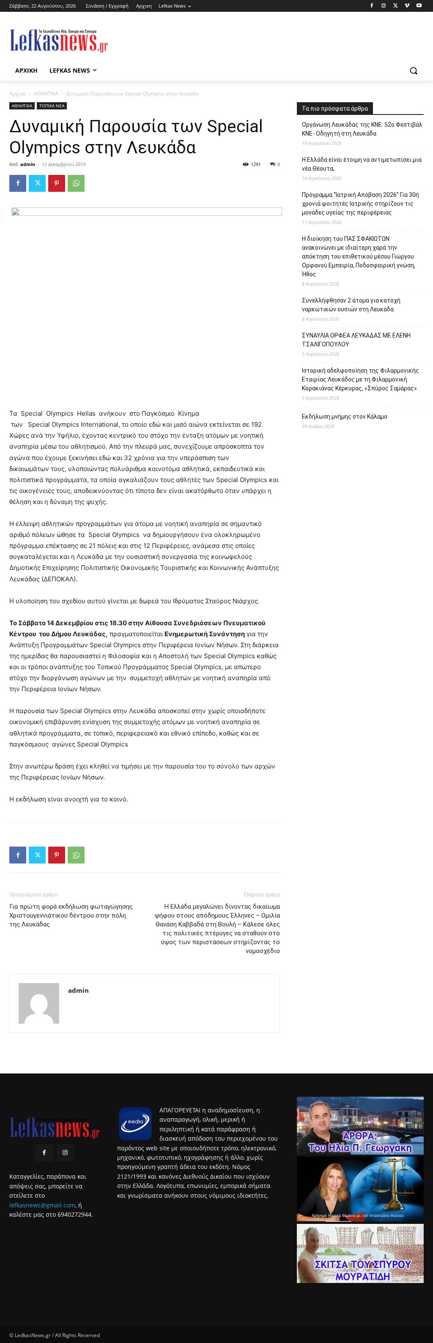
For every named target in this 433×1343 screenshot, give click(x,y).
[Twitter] (395, 6)
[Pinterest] (56, 183)
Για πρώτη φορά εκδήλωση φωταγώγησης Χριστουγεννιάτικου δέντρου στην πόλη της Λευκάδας (71, 915)
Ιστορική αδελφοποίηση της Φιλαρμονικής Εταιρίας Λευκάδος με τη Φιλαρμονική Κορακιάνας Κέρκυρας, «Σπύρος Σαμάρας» (360, 379)
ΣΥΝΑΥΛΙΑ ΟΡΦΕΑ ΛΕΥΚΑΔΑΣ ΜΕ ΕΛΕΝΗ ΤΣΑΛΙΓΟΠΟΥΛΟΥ (356, 340)
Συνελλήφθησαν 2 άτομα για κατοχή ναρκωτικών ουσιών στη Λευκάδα (351, 305)
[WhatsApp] (76, 183)
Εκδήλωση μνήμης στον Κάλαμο (344, 416)
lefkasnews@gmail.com (42, 1205)
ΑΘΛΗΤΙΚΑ (46, 93)
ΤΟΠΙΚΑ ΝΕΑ (51, 106)
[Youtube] (419, 6)
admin (27, 164)
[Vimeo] (407, 6)
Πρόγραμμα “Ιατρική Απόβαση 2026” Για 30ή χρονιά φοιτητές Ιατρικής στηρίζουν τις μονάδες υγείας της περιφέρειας (360, 203)
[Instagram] (384, 6)
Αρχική (17, 93)
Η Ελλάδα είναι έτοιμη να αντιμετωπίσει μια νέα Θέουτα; (362, 164)
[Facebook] (372, 6)
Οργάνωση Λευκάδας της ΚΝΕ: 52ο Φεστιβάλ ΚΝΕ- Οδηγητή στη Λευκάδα (362, 129)
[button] (413, 70)
